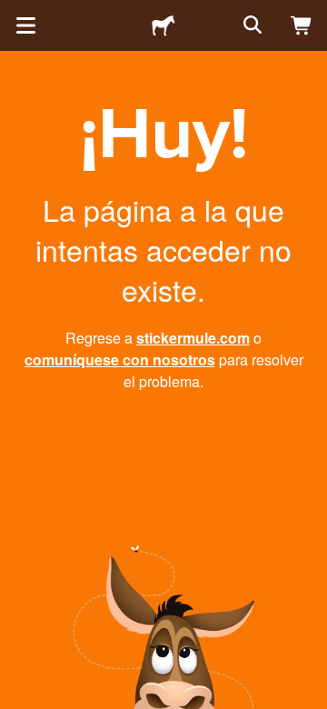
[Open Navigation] (25, 25)
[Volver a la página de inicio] (163, 25)
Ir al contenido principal (13, 13)
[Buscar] (250, 25)
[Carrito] (301, 25)
